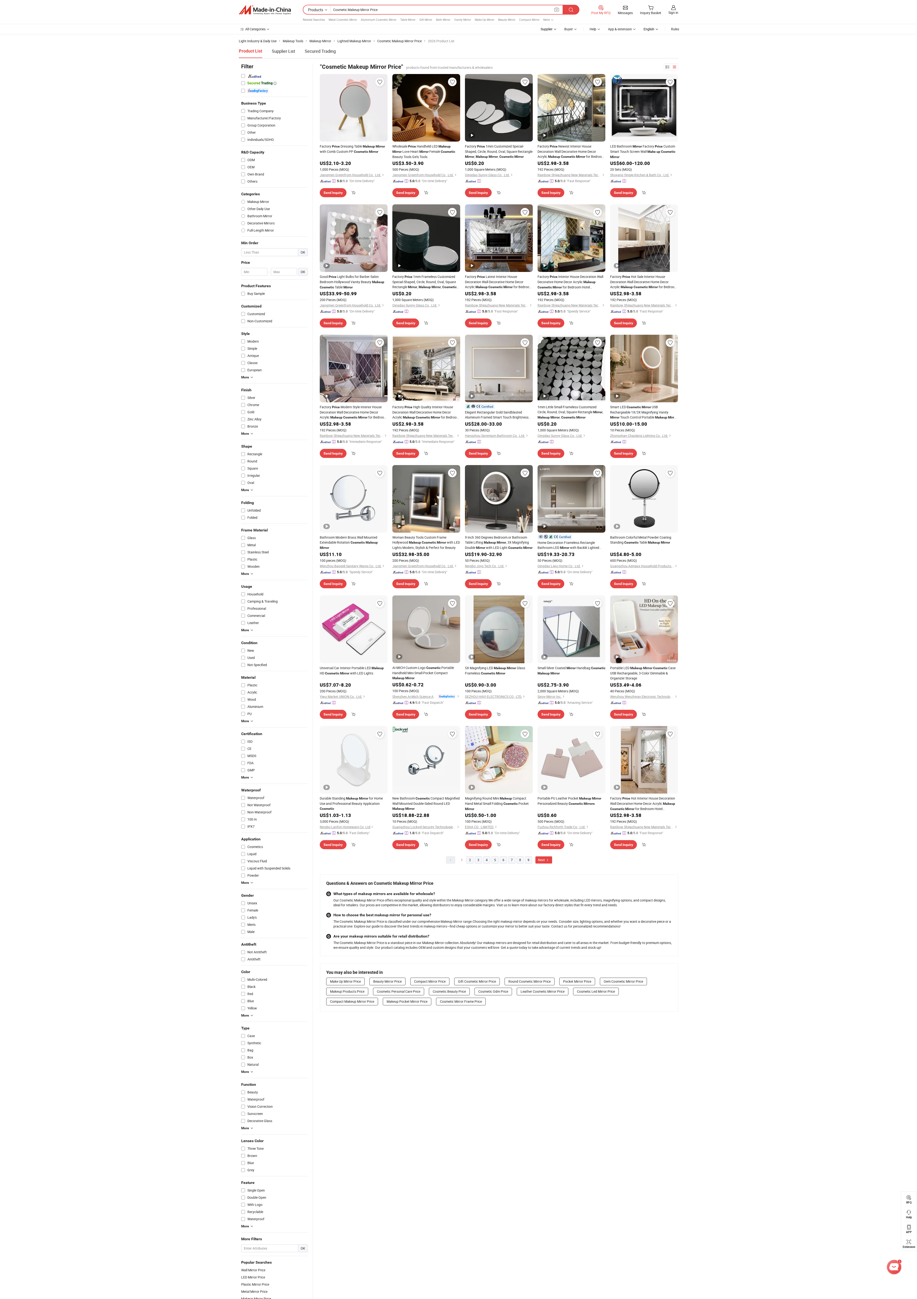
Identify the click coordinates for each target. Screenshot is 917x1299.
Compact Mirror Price (430, 981)
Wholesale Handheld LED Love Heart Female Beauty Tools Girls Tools (423, 151)
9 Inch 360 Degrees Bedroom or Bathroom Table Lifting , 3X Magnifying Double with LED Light (499, 542)
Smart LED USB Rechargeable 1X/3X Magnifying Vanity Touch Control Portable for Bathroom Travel (643, 412)
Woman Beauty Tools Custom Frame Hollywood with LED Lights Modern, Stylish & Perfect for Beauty (426, 542)
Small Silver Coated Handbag (571, 670)
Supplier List (283, 51)
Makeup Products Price (347, 991)
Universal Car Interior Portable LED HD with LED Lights (352, 670)
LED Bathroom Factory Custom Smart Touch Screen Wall (642, 151)
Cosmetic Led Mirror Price (596, 991)
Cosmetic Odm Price (493, 991)
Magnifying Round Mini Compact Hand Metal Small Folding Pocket (497, 803)
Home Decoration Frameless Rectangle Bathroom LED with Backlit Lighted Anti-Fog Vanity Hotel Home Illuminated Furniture (568, 545)
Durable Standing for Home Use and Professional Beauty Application (351, 803)
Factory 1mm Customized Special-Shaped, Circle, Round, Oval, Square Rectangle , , (499, 151)
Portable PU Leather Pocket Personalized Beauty (569, 801)
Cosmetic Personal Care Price (398, 991)
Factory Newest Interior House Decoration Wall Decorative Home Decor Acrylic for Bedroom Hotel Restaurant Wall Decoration (571, 151)
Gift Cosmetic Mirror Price (477, 981)
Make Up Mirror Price (345, 981)
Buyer (568, 29)
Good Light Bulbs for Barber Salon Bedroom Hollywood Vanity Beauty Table (352, 281)
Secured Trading (320, 51)
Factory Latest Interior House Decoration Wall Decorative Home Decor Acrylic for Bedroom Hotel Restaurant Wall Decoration (498, 282)
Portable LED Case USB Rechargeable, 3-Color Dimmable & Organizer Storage (643, 673)
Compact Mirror (529, 19)
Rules (675, 29)
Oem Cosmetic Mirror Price (623, 981)
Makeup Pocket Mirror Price (407, 1001)
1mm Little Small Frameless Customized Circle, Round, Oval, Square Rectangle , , (570, 412)
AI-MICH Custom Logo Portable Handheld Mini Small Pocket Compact (423, 672)
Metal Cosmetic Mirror (343, 19)
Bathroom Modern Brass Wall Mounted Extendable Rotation (349, 542)
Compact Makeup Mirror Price (352, 1001)
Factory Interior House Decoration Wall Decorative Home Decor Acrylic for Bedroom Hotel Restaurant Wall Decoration (570, 282)
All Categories (255, 29)
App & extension (620, 29)
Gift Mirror (425, 19)
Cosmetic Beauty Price (449, 991)
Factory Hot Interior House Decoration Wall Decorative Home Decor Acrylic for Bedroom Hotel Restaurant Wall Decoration (642, 803)
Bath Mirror (443, 19)
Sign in (673, 12)
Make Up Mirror (484, 19)
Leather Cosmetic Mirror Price (543, 991)
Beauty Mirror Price (387, 981)
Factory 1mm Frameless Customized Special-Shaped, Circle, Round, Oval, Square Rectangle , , (424, 282)
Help (593, 29)
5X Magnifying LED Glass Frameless (495, 670)
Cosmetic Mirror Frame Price (461, 1001)
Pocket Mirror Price (577, 981)
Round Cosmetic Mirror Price (529, 981)
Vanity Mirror (462, 19)
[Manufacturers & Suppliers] (265, 10)
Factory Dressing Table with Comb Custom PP (352, 149)
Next (542, 860)
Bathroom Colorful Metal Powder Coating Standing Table (640, 540)
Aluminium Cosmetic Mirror (378, 19)
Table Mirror (408, 19)
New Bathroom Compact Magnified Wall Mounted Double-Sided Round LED (426, 803)
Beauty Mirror (506, 19)
